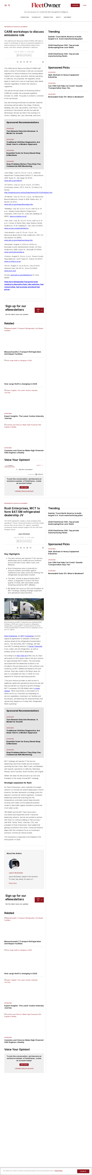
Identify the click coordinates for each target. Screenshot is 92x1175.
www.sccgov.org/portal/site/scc (16, 228)
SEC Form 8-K (22, 656)
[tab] (9, 465)
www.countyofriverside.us (14, 252)
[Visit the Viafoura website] (39, 474)
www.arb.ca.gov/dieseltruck (21, 275)
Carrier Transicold (35, 646)
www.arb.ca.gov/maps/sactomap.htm (18, 240)
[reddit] (27, 62)
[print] (43, 62)
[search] (9, 5)
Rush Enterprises (10, 636)
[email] (30, 62)
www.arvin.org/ (10, 271)
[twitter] (24, 62)
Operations (25, 17)
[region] (24, 470)
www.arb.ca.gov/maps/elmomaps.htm (18, 204)
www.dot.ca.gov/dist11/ (13, 181)
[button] (5, 5)
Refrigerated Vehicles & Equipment (16, 26)
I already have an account (24, 491)
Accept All (83, 1171)
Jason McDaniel (24, 534)
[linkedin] (21, 62)
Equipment (67, 17)
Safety (58, 17)
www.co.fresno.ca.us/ (12, 261)
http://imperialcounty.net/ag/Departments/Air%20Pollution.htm (28, 192)
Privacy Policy (59, 1170)
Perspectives (48, 17)
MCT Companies (27, 636)
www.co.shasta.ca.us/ (18, 216)
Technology (36, 17)
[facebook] (18, 62)
